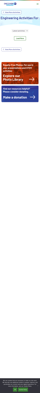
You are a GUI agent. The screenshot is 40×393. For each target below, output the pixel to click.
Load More (20, 38)
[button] (18, 77)
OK (15, 389)
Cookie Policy (23, 389)
